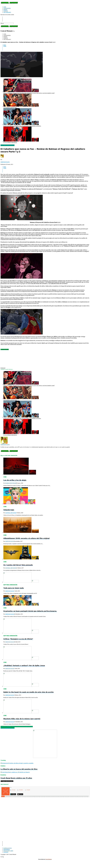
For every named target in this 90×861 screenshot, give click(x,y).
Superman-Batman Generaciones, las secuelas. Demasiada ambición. (22, 126)
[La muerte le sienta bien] (21, 106)
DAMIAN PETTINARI (10, 483)
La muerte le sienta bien (10, 107)
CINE (4, 7)
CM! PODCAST (7, 12)
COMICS (5, 11)
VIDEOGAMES (7, 8)
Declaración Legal (8, 850)
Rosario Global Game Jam (7, 728)
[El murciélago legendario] (21, 141)
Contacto (5, 852)
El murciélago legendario (10, 142)
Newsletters (6, 849)
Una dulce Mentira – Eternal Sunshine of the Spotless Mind (17, 726)
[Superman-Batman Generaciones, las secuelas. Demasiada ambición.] (21, 124)
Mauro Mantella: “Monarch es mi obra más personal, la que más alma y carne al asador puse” (29, 93)
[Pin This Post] (46, 48)
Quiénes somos (7, 848)
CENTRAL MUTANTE (10, 512)
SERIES (5, 9)
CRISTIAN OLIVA (5, 162)
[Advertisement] (16, 359)
